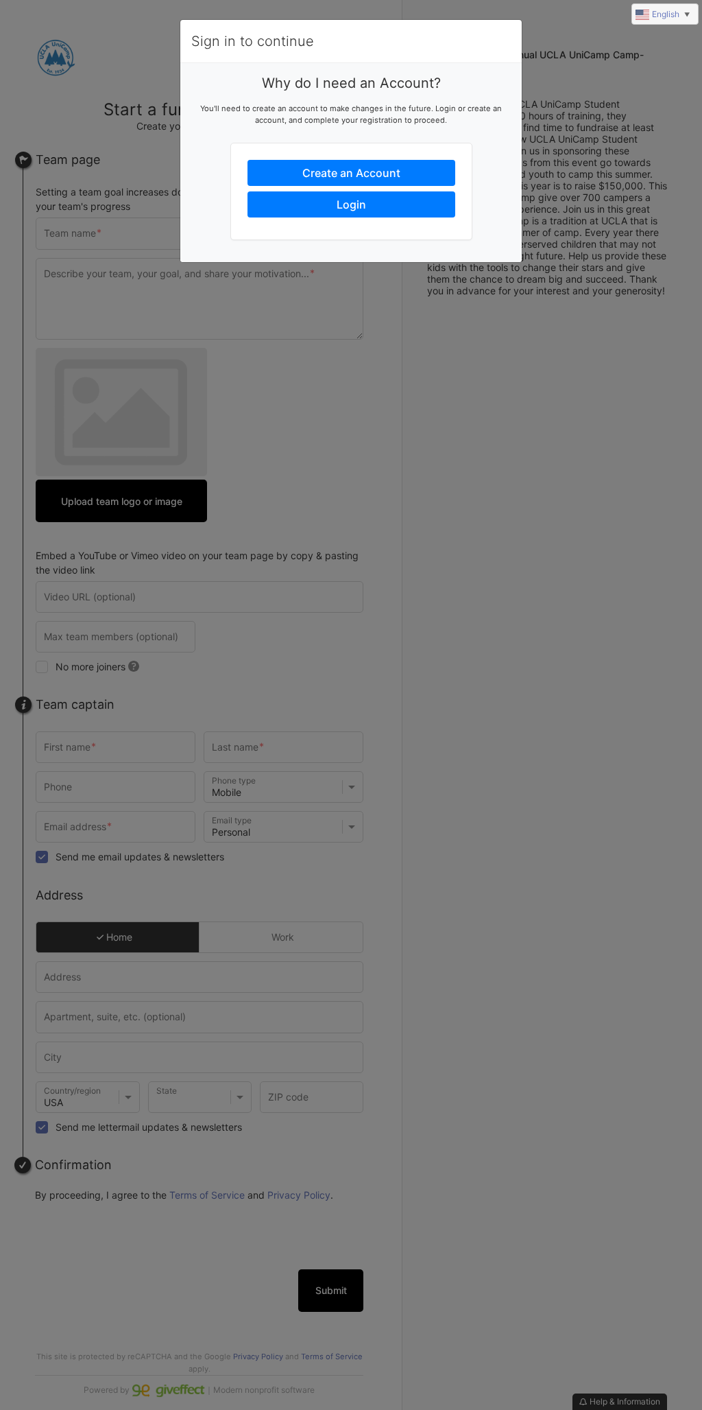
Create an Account (351, 173)
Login (351, 204)
